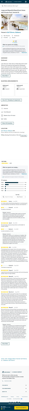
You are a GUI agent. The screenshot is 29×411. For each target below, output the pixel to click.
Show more (5, 75)
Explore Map (23, 135)
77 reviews (14, 42)
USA (6, 358)
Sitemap (12, 396)
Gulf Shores (11, 32)
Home (2, 358)
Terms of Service (25, 396)
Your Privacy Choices (16, 398)
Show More (5, 343)
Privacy (18, 396)
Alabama (18, 32)
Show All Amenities (7, 123)
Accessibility (9, 398)
